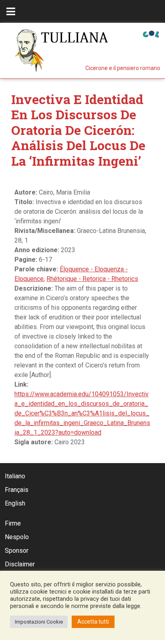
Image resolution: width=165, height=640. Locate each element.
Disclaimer (20, 564)
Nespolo (17, 537)
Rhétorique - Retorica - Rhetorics (92, 279)
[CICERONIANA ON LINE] (151, 33)
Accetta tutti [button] (93, 621)
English (15, 503)
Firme (13, 523)
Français (16, 490)
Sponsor (16, 550)
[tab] (11, 11)
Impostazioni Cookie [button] (39, 622)
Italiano (15, 476)
